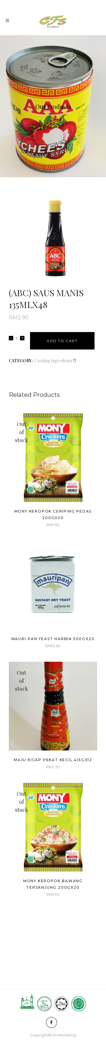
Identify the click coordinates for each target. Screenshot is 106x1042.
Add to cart (62, 341)
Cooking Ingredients (53, 360)
